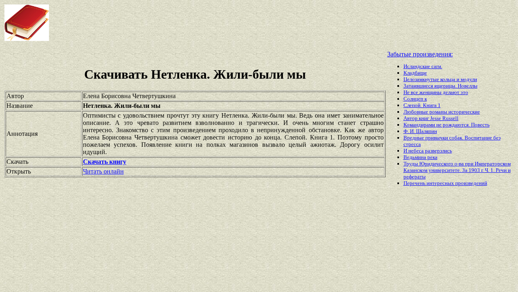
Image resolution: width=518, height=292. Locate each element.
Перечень (415, 183)
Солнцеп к (415, 99)
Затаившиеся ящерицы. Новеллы (440, 86)
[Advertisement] (208, 22)
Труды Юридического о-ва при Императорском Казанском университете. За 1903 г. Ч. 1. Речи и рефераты (457, 170)
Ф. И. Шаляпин (420, 131)
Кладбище (415, 73)
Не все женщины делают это (435, 92)
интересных (441, 183)
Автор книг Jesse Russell (431, 118)
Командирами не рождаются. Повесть (446, 125)
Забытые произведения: (420, 54)
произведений (471, 183)
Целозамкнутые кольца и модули (440, 79)
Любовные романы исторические (441, 112)
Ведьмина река (420, 157)
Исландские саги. (422, 66)
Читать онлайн (103, 171)
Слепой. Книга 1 (422, 105)
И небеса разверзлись (427, 151)
